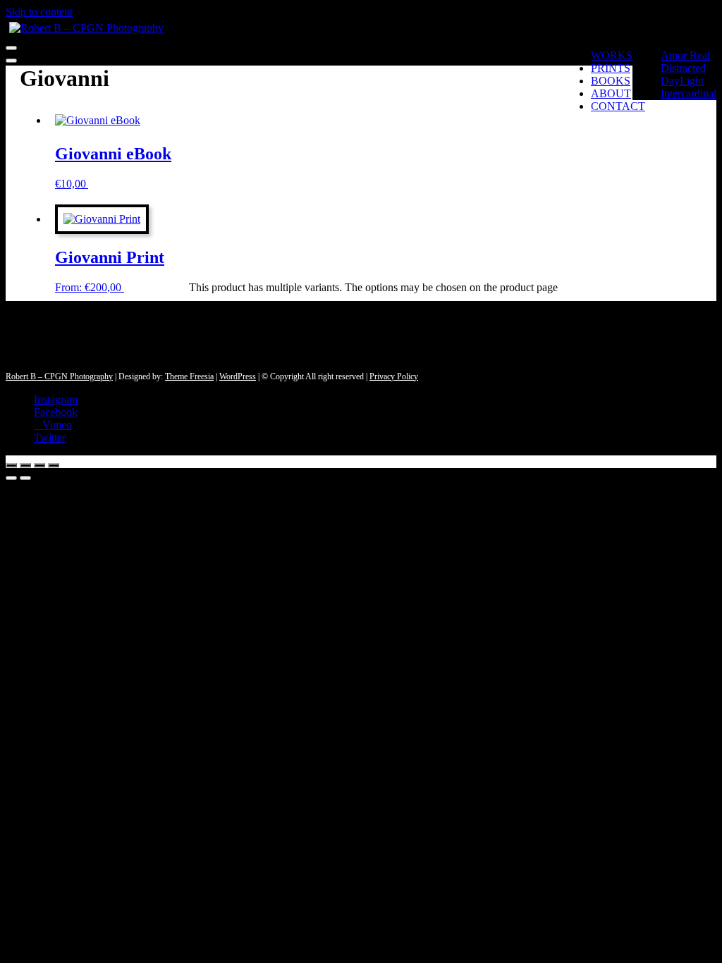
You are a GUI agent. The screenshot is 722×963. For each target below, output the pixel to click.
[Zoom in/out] (11, 465)
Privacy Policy (393, 376)
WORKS (611, 55)
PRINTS (610, 68)
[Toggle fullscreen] (25, 465)
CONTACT (618, 106)
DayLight (682, 81)
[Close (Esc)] (53, 465)
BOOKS (610, 81)
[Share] (39, 465)
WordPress (237, 376)
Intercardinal (688, 93)
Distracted (683, 68)
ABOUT (611, 93)
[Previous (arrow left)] (11, 478)
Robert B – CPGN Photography (59, 376)
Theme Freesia (189, 376)
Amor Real (685, 55)
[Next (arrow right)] (25, 478)
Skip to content (39, 12)
